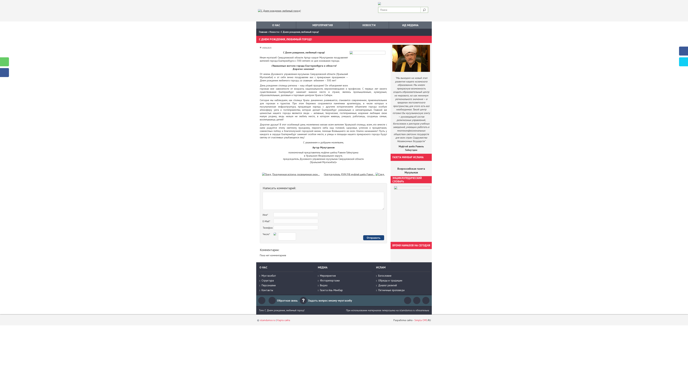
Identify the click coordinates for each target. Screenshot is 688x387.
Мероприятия (322, 25)
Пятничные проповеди (391, 290)
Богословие (384, 275)
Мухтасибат (269, 275)
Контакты (267, 290)
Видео (324, 285)
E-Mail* (266, 221)
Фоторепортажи (330, 280)
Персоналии (269, 285)
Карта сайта (283, 320)
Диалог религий (387, 285)
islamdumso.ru (267, 320)
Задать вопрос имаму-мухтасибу (330, 300)
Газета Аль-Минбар (331, 290)
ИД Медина (410, 25)
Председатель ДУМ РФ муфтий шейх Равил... (349, 174)
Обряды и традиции (390, 280)
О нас (276, 25)
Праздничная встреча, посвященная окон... (296, 174)
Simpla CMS (420, 320)
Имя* (265, 214)
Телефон (268, 227)
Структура (268, 280)
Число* (266, 234)
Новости (369, 25)
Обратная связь (287, 300)
